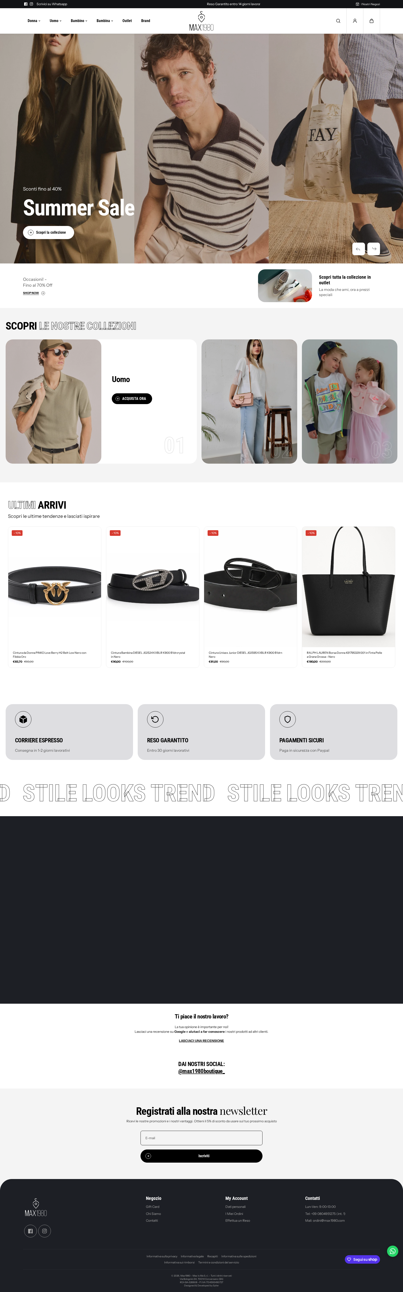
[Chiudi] (250, 627)
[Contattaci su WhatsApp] (392, 1251)
